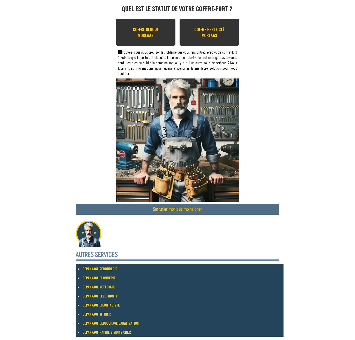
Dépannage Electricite (100, 296)
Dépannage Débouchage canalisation (111, 323)
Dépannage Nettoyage (99, 287)
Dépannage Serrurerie (100, 268)
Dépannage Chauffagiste (101, 305)
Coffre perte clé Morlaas (209, 32)
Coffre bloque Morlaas (146, 32)
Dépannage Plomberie (99, 277)
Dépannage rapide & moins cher (107, 332)
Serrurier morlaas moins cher (177, 209)
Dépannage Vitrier (97, 314)
